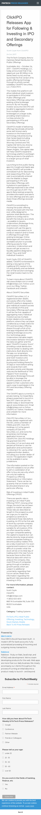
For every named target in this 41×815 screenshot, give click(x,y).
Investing (19, 619)
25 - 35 (7, 758)
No (6, 789)
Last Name (6, 708)
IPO (16, 617)
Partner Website (11, 734)
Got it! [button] (20, 812)
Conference (9, 729)
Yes (6, 784)
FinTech (10, 617)
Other (7, 742)
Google (8, 725)
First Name (6, 698)
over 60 (8, 771)
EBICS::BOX (6, 636)
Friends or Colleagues (13, 738)
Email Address (8, 687)
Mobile (22, 622)
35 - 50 (7, 762)
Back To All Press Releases (18, 625)
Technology (29, 619)
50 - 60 (7, 766)
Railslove (5, 652)
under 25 (8, 753)
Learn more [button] (29, 806)
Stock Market (12, 622)
